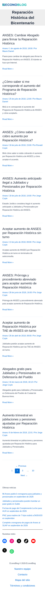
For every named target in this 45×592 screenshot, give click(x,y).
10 (33, 471)
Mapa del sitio (22, 580)
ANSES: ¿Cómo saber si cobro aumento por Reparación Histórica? (19, 136)
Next (24, 475)
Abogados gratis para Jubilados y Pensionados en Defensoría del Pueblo (21, 373)
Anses (5, 48)
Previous (21, 466)
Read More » (7, 69)
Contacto (22, 574)
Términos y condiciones (22, 585)
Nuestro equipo (22, 569)
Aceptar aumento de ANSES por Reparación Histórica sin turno (21, 233)
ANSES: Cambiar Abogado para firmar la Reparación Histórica (20, 39)
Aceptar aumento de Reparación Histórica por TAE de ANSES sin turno (19, 327)
